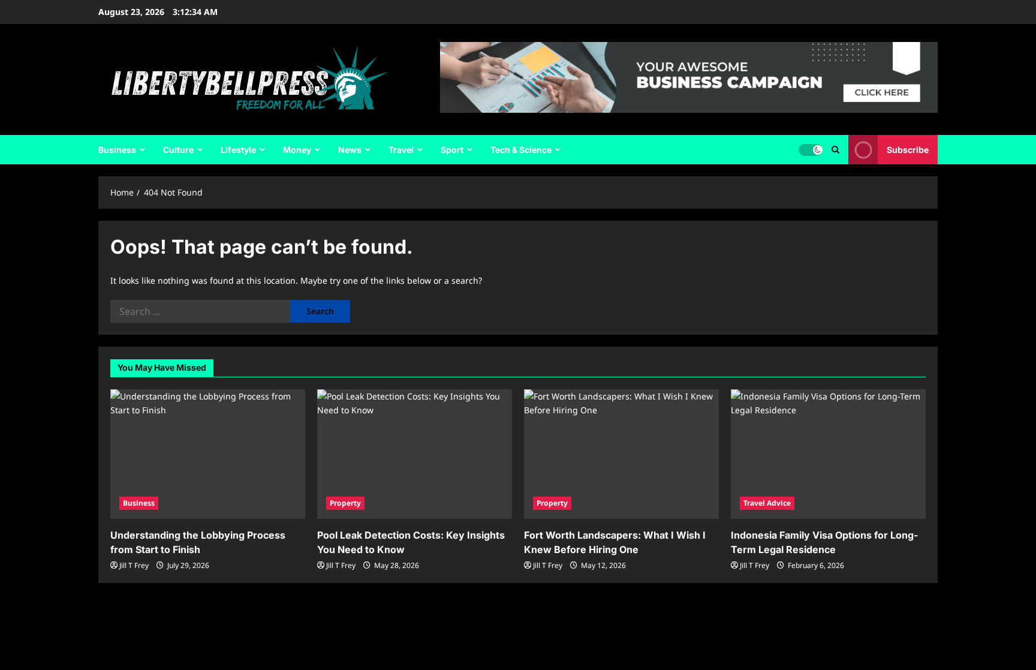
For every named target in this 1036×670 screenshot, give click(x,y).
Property (345, 503)
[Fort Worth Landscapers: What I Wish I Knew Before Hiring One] (621, 454)
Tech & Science (521, 150)
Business (117, 150)
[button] (835, 149)
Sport (452, 150)
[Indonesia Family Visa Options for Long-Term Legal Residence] (828, 454)
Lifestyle (238, 150)
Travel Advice (767, 503)
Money (297, 150)
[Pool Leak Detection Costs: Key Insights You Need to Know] (414, 454)
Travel (401, 150)
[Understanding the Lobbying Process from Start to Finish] (207, 454)
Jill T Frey (134, 565)
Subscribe (908, 150)
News (350, 150)
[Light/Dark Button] (811, 150)
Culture (178, 150)
